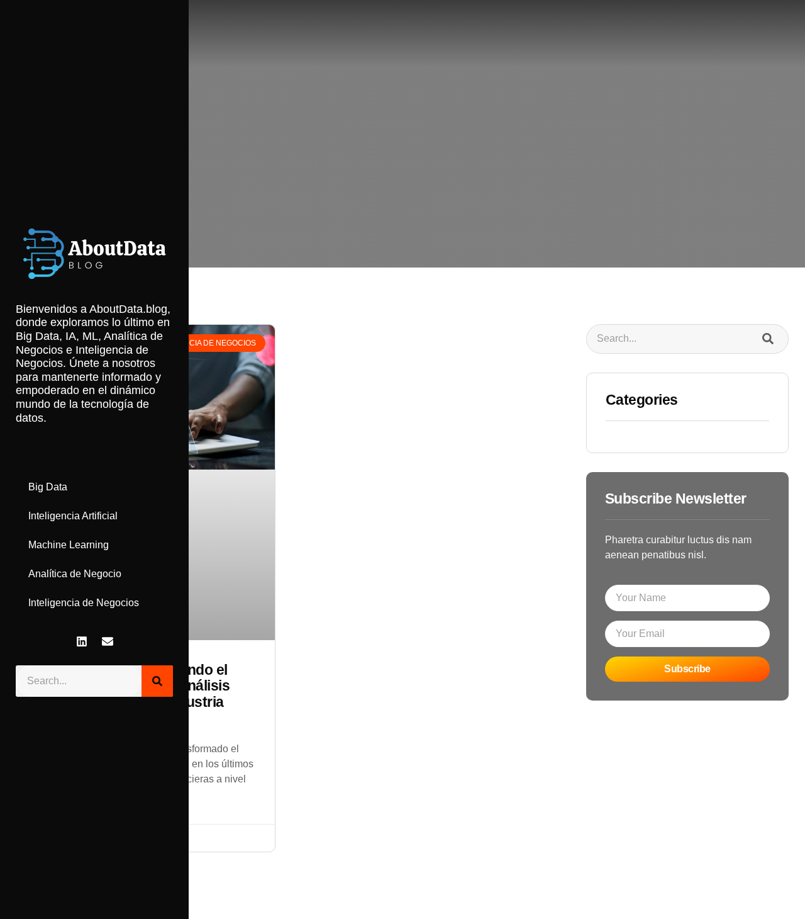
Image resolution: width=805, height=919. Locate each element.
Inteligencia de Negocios (83, 602)
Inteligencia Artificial (73, 515)
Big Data (47, 487)
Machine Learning (68, 544)
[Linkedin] (81, 641)
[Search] (157, 681)
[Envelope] (107, 641)
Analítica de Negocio (74, 573)
